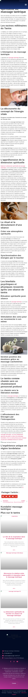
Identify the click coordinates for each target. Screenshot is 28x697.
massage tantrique (13, 57)
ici (22, 487)
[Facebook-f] (10, 661)
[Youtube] (17, 661)
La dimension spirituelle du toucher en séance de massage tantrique (14, 613)
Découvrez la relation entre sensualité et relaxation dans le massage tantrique (14, 575)
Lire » (14, 549)
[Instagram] (14, 661)
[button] (25, 4)
